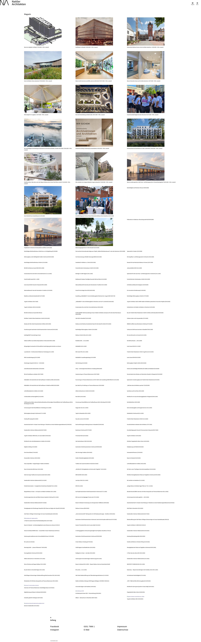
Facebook (54, 626)
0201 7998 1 (89, 626)
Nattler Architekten (19, 3)
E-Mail (86, 630)
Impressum (122, 626)
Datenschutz (122, 630)
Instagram (54, 630)
